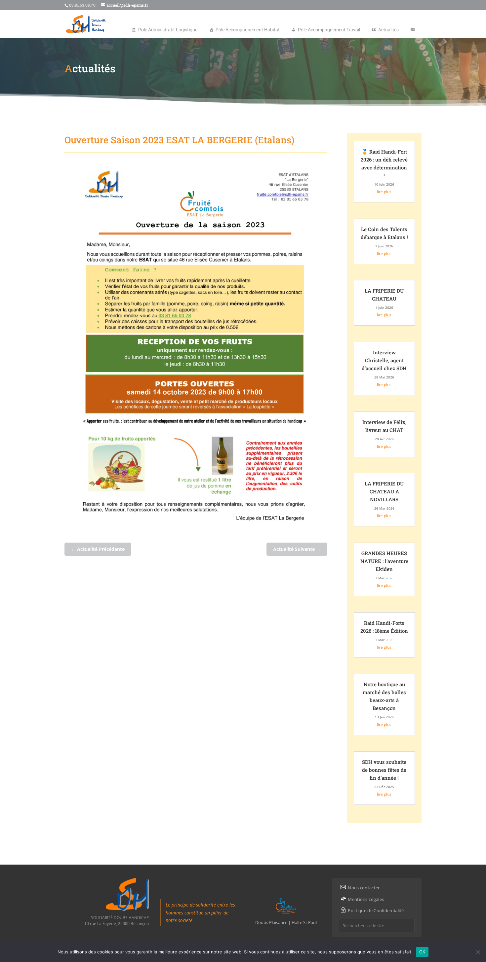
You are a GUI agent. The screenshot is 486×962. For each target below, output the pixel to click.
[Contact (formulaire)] (412, 29)
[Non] (477, 952)
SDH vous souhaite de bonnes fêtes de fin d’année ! (384, 770)
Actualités (388, 29)
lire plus (384, 192)
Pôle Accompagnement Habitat (248, 29)
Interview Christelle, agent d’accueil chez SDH (384, 360)
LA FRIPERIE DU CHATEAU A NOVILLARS (384, 491)
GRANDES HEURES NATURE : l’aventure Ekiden (384, 561)
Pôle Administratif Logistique (167, 29)
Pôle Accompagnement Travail (329, 29)
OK (422, 951)
